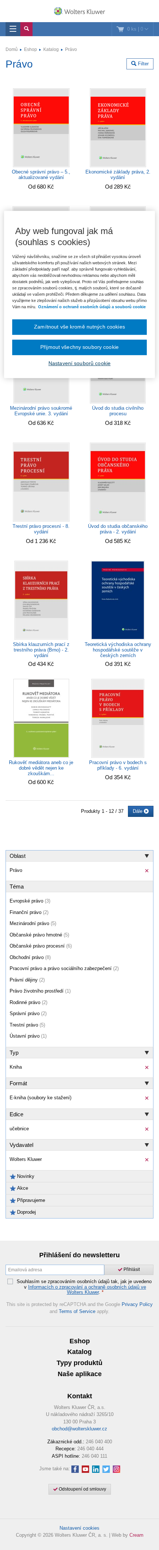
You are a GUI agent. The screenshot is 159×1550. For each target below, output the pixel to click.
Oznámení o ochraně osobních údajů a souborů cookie (92, 307)
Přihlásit (131, 1269)
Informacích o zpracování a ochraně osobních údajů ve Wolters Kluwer (87, 1289)
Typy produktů (79, 1363)
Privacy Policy (137, 1304)
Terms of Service (77, 1311)
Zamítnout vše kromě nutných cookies (79, 327)
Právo (71, 49)
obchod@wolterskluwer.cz (79, 1429)
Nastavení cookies (79, 1528)
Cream (136, 1535)
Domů (12, 49)
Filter (142, 63)
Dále (138, 811)
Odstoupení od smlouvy (82, 1489)
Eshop (30, 49)
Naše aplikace (80, 1374)
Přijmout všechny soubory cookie (79, 347)
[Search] (26, 29)
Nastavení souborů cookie (79, 363)
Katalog (51, 49)
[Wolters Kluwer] (79, 12)
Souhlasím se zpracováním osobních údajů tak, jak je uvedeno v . (84, 1287)
